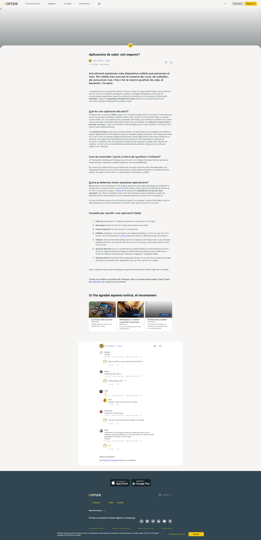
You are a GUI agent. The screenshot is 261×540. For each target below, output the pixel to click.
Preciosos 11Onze (32, 3)
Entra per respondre (118, 357)
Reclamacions (167, 529)
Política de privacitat (146, 529)
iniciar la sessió (110, 460)
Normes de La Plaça (96, 529)
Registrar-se (251, 3)
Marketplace (84, 3)
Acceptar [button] (196, 534)
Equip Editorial (98, 61)
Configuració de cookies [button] (176, 534)
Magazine (52, 3)
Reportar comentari (132, 357)
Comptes (67, 3)
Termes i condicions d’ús (121, 529)
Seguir (108, 61)
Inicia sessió (237, 3)
